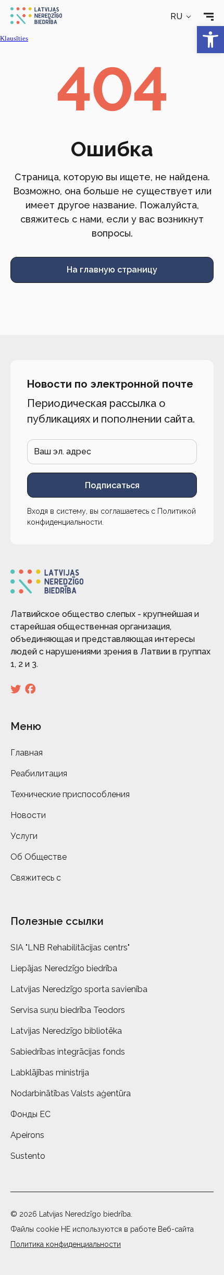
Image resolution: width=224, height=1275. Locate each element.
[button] (181, 16)
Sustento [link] (27, 1156)
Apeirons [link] (27, 1135)
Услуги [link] (24, 836)
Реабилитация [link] (38, 773)
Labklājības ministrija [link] (49, 1073)
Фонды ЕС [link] (30, 1114)
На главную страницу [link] (112, 270)
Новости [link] (28, 815)
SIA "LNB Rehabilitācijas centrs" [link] (70, 947)
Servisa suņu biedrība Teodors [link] (67, 1010)
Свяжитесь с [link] (35, 878)
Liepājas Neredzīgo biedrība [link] (63, 968)
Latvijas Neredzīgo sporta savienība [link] (78, 989)
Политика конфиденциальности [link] (65, 1244)
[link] (210, 39)
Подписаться (112, 485)
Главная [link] (26, 753)
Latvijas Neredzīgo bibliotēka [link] (66, 1031)
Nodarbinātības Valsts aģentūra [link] (70, 1093)
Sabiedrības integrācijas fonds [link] (67, 1052)
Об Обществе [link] (38, 857)
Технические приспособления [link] (70, 794)
